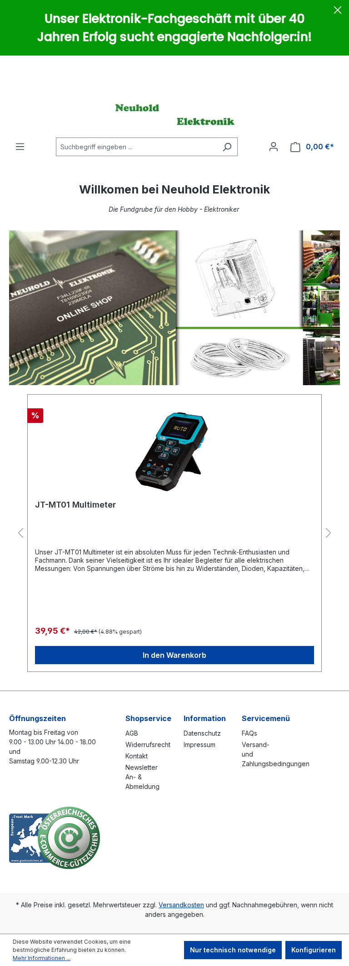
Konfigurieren (313, 950)
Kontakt (136, 756)
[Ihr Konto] (273, 146)
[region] (174, 533)
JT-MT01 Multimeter (75, 504)
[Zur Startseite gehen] (174, 114)
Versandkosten (181, 905)
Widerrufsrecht (147, 744)
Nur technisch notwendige (233, 950)
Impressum (199, 744)
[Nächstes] (328, 533)
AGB (131, 733)
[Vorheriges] (20, 533)
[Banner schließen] (337, 11)
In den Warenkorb (174, 655)
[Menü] (20, 146)
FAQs (249, 733)
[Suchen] (227, 146)
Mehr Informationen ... (41, 958)
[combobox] (136, 146)
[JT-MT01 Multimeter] (174, 447)
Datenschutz (202, 733)
